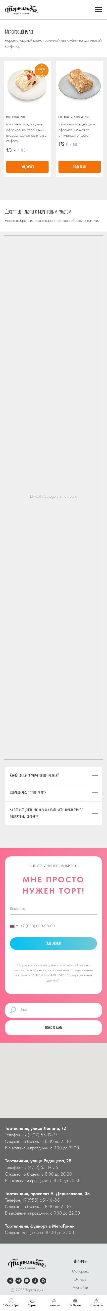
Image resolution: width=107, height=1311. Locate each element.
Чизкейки (80, 1287)
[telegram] (18, 1281)
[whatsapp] (27, 1281)
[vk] (10, 1281)
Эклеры (80, 1279)
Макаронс (80, 1271)
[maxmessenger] (43, 1281)
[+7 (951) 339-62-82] (35, 1281)
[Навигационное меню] (98, 9)
